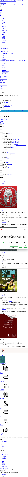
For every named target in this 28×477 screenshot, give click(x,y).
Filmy (1, 12)
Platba (2, 452)
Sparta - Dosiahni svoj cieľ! (3, 208)
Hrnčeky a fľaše (2, 82)
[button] (15, 220)
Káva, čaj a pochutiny (3, 80)
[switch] (11, 242)
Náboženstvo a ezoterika (4, 48)
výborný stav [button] (3, 214)
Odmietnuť (13, 247)
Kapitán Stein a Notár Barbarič (5, 71)
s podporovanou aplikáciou (9, 105)
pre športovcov (10, 164)
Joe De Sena (3, 210)
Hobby (2, 31)
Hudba (1, 86)
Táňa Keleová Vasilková (4, 66)
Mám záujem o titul (4, 59)
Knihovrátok (7, 1)
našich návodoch (6, 96)
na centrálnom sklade (12, 135)
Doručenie (1, 1)
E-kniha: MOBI (10, 174)
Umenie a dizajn (4, 32)
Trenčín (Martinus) (13, 146)
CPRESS (8, 167)
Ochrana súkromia (4, 474)
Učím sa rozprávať (4, 73)
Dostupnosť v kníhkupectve (5, 138)
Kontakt (15, 1)
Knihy (1, 9)
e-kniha (7, 130)
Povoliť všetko (23, 247)
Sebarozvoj (1, 121)
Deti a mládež (2, 34)
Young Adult (3, 38)
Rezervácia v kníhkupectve (5, 454)
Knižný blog (12, 1)
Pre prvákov (3, 37)
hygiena (7, 162)
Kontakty (3, 461)
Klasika (3, 20)
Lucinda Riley (3, 67)
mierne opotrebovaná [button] (4, 300)
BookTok (3, 58)
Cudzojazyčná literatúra (4, 51)
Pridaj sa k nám (3, 464)
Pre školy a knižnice (4, 456)
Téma (1, 160)
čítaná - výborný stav (12, 153)
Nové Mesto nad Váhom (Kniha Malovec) (21, 145)
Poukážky (10, 1)
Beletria (1, 15)
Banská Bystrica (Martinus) (16, 139)
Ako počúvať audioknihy (5, 455)
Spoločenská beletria (4, 19)
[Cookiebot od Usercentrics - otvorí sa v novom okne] (24, 229)
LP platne (1, 88)
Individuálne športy (2, 123)
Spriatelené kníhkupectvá (5, 442)
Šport (1, 122)
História (3, 28)
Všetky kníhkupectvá (4, 441)
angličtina (8, 158)
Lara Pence (3, 341)
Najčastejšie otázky (4, 453)
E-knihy (1, 10)
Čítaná (2, 213)
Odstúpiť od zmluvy (4, 458)
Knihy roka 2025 (4, 54)
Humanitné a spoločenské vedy (3, 119)
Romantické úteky (4, 70)
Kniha (2, 219)
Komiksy (3, 18)
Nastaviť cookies (4, 473)
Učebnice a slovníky (3, 46)
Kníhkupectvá (4, 1)
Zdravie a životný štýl (4, 30)
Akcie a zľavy (3, 57)
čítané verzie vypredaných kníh (15, 154)
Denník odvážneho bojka (5, 72)
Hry (0, 11)
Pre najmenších (3, 36)
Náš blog (3, 462)
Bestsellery (3, 55)
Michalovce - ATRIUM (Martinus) (18, 143)
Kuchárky (1, 45)
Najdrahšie (3, 182)
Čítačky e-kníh (2, 77)
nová (6, 151)
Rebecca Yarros (3, 64)
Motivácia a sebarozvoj (4, 26)
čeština (7, 157)
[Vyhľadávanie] (0, 5)
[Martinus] (3, 3)
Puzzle (1, 89)
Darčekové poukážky (3, 76)
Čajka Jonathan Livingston (3, 363)
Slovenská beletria (4, 21)
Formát (1, 172)
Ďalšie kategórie (3, 23)
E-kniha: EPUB (10, 173)
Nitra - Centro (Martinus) (15, 144)
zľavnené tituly (10, 133)
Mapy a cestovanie (3, 49)
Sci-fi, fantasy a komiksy (4, 40)
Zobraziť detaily (24, 245)
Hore (0, 353)
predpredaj (8, 136)
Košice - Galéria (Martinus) (16, 141)
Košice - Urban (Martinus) (15, 142)
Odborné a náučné (2, 118)
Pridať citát (1, 355)
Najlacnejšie (3, 183)
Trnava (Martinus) (12, 147)
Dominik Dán (3, 63)
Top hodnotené (3, 181)
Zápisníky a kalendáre (3, 85)
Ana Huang (3, 65)
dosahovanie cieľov (11, 161)
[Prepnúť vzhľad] (0, 2)
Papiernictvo (2, 83)
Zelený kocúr (9, 166)
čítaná (7, 152)
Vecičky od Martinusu (3, 79)
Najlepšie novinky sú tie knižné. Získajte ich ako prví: (6, 469)
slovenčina (8, 156)
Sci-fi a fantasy (3, 17)
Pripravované (3, 56)
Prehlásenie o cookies (4, 466)
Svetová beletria (3, 22)
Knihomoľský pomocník (4, 457)
